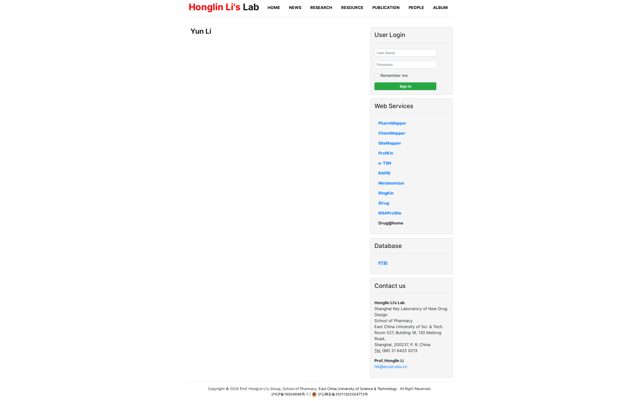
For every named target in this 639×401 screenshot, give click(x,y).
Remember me (394, 75)
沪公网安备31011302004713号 (342, 394)
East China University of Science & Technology (358, 389)
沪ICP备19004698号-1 (290, 394)
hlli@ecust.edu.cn (390, 366)
